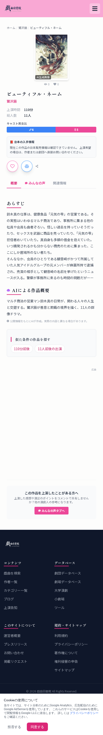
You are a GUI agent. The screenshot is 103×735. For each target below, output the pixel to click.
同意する (37, 727)
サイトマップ (64, 670)
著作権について (66, 652)
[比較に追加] (27, 166)
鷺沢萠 (22, 28)
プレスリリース (15, 644)
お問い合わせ (14, 652)
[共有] (36, 166)
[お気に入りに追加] (12, 166)
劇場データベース (67, 581)
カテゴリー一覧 (15, 590)
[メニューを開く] (95, 8)
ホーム (11, 28)
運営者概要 (12, 635)
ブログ (9, 599)
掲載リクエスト (15, 661)
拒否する (14, 727)
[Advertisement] (51, 422)
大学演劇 (61, 590)
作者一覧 (10, 581)
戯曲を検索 (12, 573)
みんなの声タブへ (53, 510)
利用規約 (61, 635)
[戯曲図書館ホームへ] (51, 544)
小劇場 (59, 599)
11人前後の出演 (50, 348)
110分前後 (22, 348)
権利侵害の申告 (66, 661)
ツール (59, 607)
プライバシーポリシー (71, 644)
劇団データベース (67, 573)
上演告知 (10, 607)
